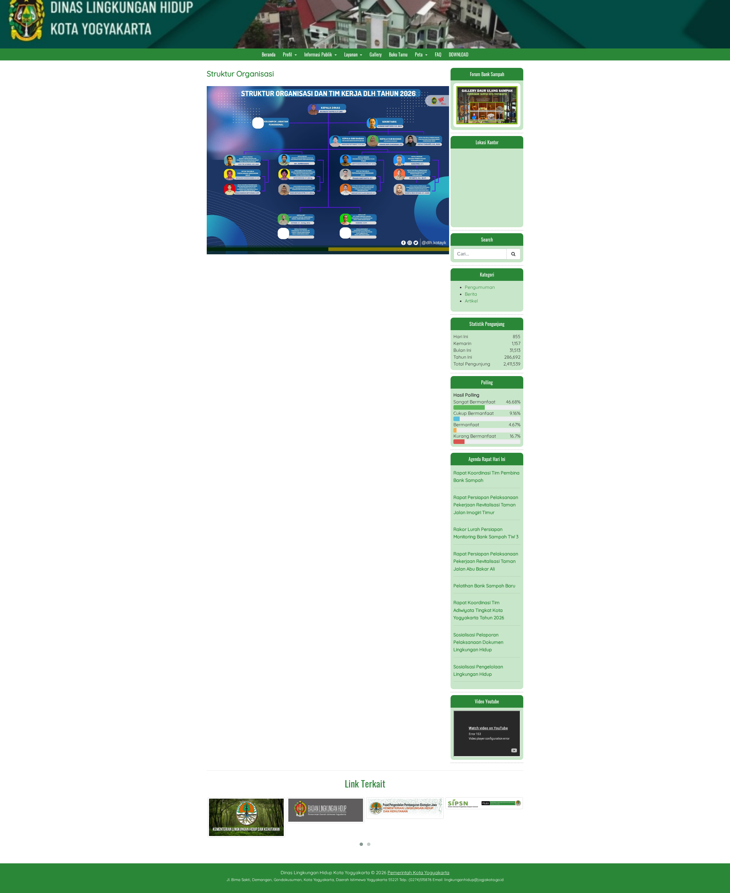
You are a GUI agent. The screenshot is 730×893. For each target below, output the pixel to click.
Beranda (270, 54)
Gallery (377, 54)
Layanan (351, 54)
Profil (288, 54)
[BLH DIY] (260, 810)
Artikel (471, 301)
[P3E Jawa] (339, 808)
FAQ (439, 54)
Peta (419, 54)
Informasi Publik (318, 54)
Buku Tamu (399, 54)
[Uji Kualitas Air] (498, 804)
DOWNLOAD (460, 54)
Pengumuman (480, 287)
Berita (471, 294)
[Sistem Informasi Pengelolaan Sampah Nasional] (419, 803)
